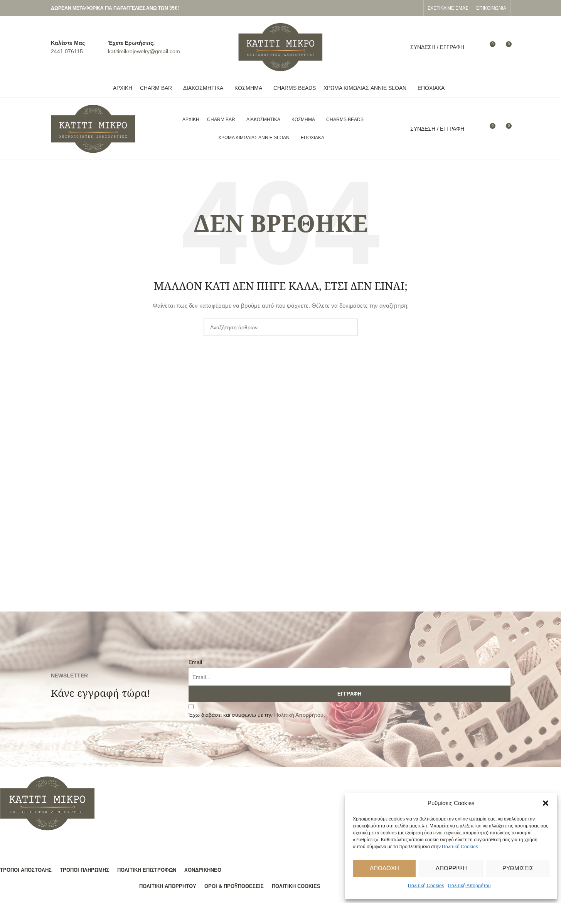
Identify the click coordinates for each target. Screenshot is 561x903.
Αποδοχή (384, 868)
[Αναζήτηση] (475, 47)
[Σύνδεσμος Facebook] (405, 8)
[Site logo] (280, 47)
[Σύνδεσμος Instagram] (414, 8)
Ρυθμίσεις (517, 868)
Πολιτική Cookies (460, 846)
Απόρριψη (451, 868)
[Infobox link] (68, 47)
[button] (545, 803)
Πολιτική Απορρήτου (469, 885)
